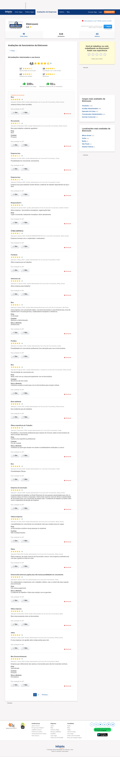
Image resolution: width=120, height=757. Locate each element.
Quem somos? (36, 725)
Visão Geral (23, 36)
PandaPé (53, 733)
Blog (68, 12)
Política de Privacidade (57, 737)
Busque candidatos (56, 731)
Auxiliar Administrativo (90, 108)
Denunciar (68, 113)
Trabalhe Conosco (37, 729)
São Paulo (85, 144)
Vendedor (85, 106)
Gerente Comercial (88, 117)
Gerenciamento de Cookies (39, 733)
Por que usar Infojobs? (38, 727)
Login (100, 12)
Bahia (84, 141)
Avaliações (61, 35)
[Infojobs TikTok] (113, 724)
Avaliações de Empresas (47, 12)
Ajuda (52, 725)
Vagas (69, 729)
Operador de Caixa (88, 111)
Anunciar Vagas (55, 729)
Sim (16, 112)
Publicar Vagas (29, 12)
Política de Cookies (37, 731)
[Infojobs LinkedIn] (104, 724)
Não (26, 112)
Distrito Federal (87, 147)
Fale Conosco (35, 735)
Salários (61, 12)
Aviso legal (54, 735)
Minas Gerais (86, 135)
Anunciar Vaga (92, 12)
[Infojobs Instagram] (109, 724)
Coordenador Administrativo (92, 114)
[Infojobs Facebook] (92, 724)
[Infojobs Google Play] (102, 735)
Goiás (84, 138)
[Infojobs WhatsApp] (102, 729)
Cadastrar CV (109, 12)
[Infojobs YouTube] (100, 724)
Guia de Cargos (71, 731)
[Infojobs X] (96, 724)
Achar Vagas (18, 12)
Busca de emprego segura (74, 737)
